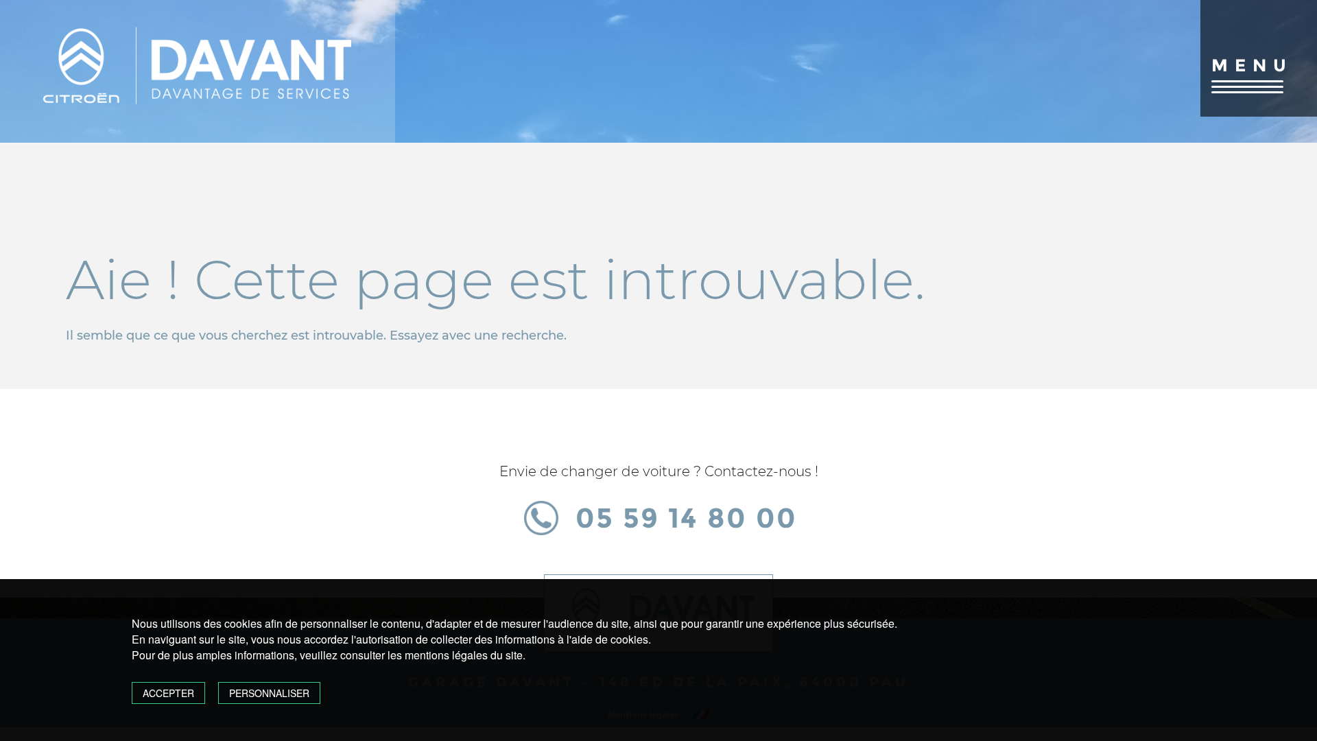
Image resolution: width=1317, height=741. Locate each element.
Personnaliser (269, 693)
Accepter (168, 693)
